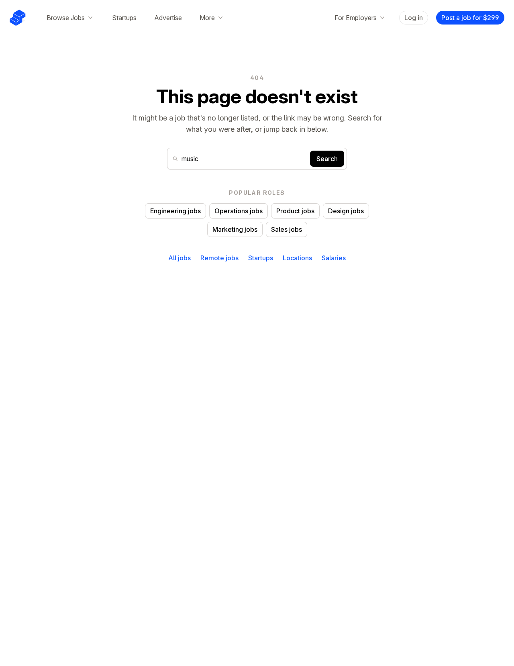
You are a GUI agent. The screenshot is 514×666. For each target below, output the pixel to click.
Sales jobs (286, 229)
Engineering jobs (175, 211)
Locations (297, 258)
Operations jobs (238, 211)
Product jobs (295, 211)
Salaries (334, 258)
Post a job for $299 (470, 18)
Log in (413, 18)
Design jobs (346, 211)
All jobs (179, 258)
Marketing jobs (234, 229)
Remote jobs (219, 258)
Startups (124, 18)
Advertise (168, 18)
